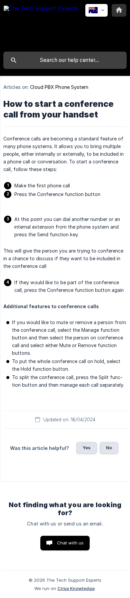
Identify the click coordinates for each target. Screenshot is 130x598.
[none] (41, 25)
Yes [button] (87, 447)
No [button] (109, 447)
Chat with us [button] (70, 542)
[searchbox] (65, 60)
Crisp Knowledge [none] (76, 588)
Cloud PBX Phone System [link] (59, 87)
